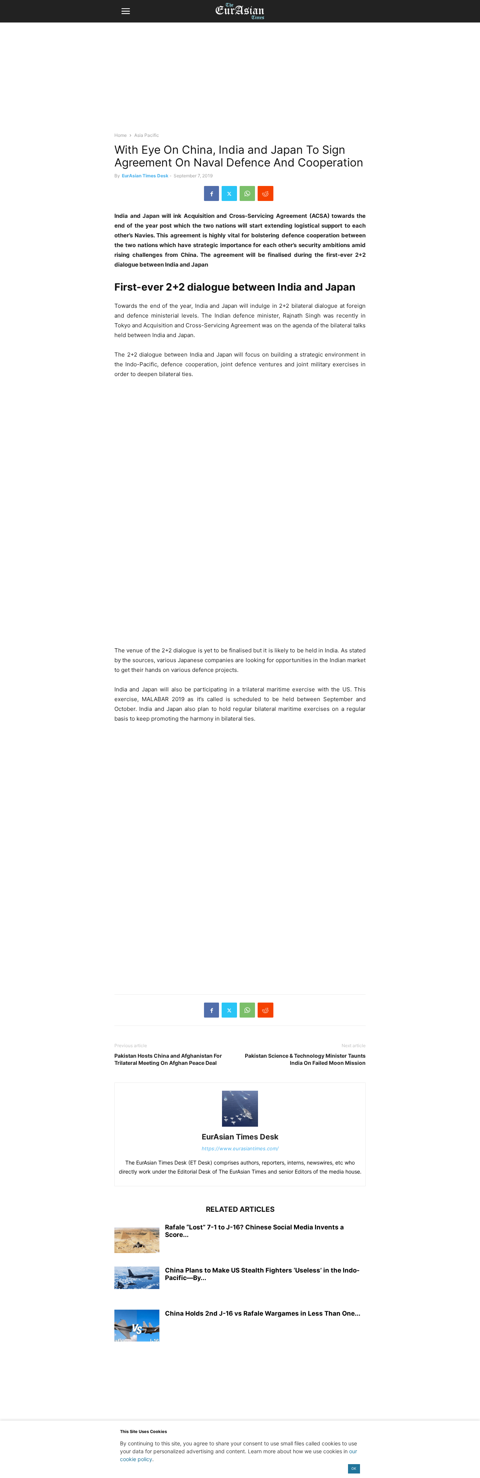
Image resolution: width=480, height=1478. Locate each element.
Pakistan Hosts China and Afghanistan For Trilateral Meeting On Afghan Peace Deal (168, 1059)
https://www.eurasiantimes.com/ (240, 1148)
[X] (229, 193)
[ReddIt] (265, 193)
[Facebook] (211, 193)
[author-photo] (240, 1126)
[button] (125, 11)
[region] (240, 80)
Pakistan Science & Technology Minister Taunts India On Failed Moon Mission (305, 1059)
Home (120, 135)
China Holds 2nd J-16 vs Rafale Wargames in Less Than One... (262, 1313)
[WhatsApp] (247, 193)
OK (353, 1468)
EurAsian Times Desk (145, 175)
